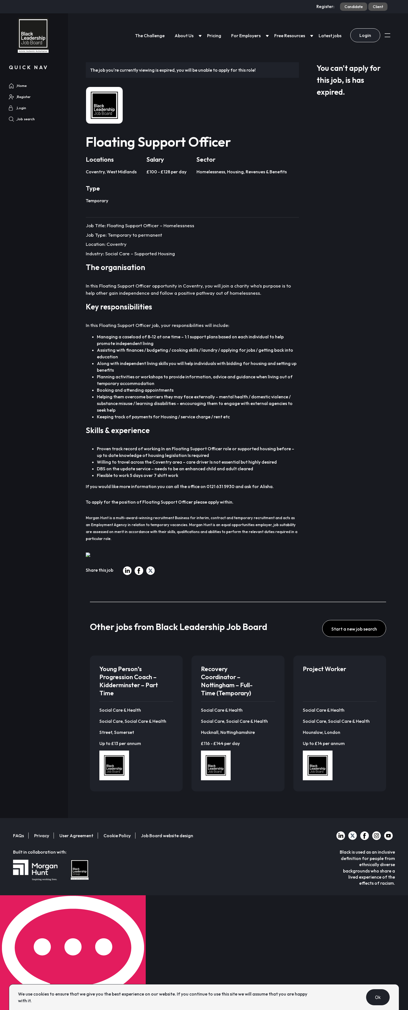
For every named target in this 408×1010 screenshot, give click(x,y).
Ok (378, 997)
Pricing (214, 35)
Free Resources (289, 35)
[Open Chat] (73, 952)
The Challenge (150, 35)
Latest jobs (330, 35)
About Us (184, 35)
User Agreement (76, 835)
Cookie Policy (117, 835)
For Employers (246, 35)
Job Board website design (167, 835)
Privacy (41, 835)
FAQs (18, 835)
